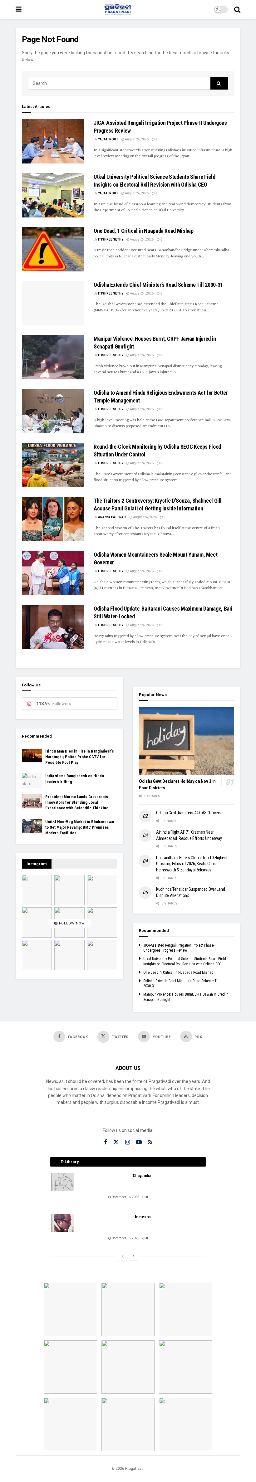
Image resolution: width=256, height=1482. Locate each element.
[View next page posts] (133, 1256)
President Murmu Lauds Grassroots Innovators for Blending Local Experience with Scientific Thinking (76, 802)
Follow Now (71, 924)
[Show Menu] (19, 9)
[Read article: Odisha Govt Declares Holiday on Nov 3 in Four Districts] (186, 741)
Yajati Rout (108, 139)
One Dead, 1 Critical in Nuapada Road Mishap (144, 230)
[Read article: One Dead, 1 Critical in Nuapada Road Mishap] (53, 249)
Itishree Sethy (110, 239)
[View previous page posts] (122, 1256)
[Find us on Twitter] (116, 1142)
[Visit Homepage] (117, 9)
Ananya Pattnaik (112, 517)
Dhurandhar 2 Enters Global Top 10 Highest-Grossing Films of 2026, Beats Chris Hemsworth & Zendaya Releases (192, 863)
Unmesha (142, 1216)
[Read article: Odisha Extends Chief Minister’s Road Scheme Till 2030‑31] (53, 303)
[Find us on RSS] (150, 1142)
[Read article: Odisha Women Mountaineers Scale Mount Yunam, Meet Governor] (53, 573)
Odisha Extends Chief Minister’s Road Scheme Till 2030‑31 (158, 284)
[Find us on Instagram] (127, 1142)
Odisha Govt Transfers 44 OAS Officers (188, 812)
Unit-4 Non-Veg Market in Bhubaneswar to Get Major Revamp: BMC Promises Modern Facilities (80, 827)
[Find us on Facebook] (105, 1142)
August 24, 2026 (136, 139)
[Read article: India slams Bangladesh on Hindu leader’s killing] (32, 780)
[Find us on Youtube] (139, 1142)
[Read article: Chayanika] (62, 1182)
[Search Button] (237, 9)
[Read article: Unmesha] (62, 1223)
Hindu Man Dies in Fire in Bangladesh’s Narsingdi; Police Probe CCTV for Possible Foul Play (79, 757)
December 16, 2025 (125, 1197)
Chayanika (142, 1175)
